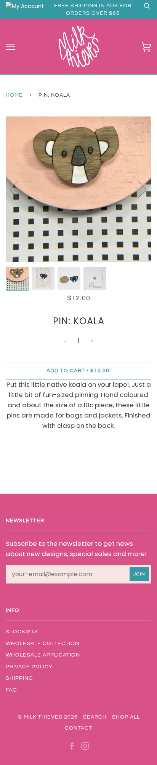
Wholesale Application (43, 655)
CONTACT (78, 728)
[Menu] (10, 47)
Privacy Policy (29, 666)
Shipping (19, 678)
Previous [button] (19, 189)
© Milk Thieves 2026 (48, 717)
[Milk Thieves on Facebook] (72, 747)
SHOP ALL (126, 717)
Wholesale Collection (42, 643)
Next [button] (137, 189)
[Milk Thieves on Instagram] (85, 747)
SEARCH (95, 717)
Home (14, 95)
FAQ (11, 690)
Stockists (22, 631)
